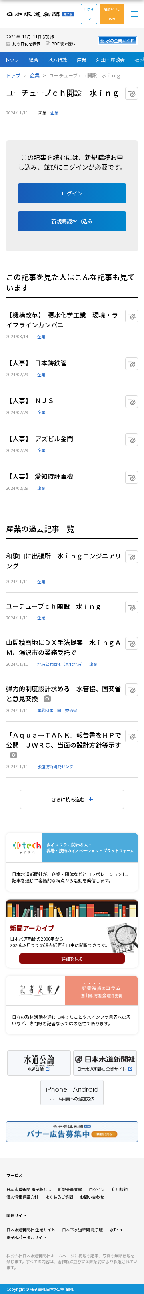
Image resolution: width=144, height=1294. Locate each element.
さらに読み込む (68, 799)
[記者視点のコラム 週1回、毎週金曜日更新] (72, 991)
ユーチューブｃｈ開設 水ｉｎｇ (54, 606)
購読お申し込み (112, 14)
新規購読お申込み (72, 221)
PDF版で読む (64, 44)
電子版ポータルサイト (26, 1237)
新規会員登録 (70, 1189)
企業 (54, 113)
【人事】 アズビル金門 (39, 438)
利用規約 (120, 1189)
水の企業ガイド (120, 40)
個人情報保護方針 (22, 1197)
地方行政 (57, 59)
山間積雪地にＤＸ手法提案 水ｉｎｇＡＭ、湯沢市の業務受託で (63, 647)
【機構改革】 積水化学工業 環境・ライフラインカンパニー (62, 319)
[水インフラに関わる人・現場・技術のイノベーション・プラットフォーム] (72, 848)
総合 (33, 59)
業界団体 (45, 710)
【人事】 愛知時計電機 (39, 476)
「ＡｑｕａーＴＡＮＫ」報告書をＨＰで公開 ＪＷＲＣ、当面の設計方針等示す (63, 740)
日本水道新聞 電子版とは (28, 1189)
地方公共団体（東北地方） (61, 664)
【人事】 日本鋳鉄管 (36, 362)
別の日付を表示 (26, 44)
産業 (81, 59)
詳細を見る (72, 958)
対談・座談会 (110, 59)
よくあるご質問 (59, 1197)
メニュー (134, 14)
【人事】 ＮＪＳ (30, 400)
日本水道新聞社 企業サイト (30, 1230)
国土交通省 (67, 710)
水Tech (116, 1230)
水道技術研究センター (57, 766)
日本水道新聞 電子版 (40, 14)
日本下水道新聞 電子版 (82, 1230)
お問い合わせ (92, 1197)
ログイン (89, 14)
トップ (12, 59)
